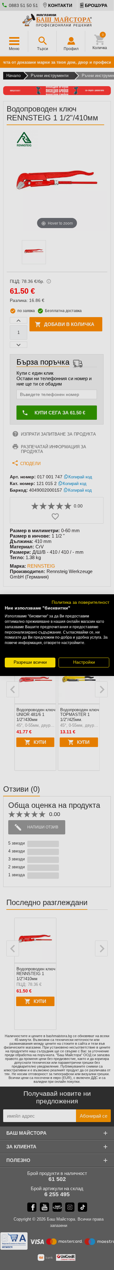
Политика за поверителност (80, 602)
